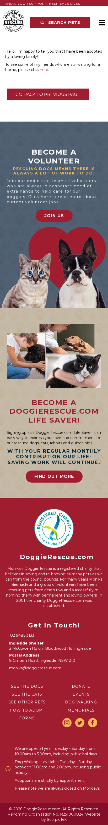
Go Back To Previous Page (47, 94)
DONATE (81, 686)
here (44, 69)
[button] (60, 22)
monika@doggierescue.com (35, 668)
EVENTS (81, 694)
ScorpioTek (57, 819)
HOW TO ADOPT (27, 710)
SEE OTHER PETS (27, 702)
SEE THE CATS (27, 694)
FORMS (27, 718)
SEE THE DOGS (27, 686)
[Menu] (102, 22)
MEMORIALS (81, 710)
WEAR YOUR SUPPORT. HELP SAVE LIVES (42, 4)
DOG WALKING (81, 702)
